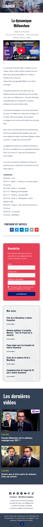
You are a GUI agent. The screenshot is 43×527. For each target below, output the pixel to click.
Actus (14, 35)
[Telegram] (21, 493)
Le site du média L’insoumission (21, 508)
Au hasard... (21, 35)
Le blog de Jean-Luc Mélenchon (21, 503)
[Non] (40, 520)
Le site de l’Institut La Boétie (21, 506)
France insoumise (32, 35)
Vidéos (28, 38)
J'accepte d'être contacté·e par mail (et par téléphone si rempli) (20, 288)
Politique (16, 38)
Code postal (12, 272)
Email (9, 264)
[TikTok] (33, 493)
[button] (12, 230)
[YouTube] (25, 493)
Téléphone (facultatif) (15, 279)
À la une (8, 35)
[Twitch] (29, 493)
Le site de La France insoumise (21, 501)
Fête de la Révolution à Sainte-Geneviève (20, 319)
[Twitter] (14, 493)
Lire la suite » (11, 324)
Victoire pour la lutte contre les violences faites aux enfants (18, 475)
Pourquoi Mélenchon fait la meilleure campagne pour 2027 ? (16, 439)
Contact (13, 497)
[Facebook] (10, 493)
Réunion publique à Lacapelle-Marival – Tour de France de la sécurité (19, 332)
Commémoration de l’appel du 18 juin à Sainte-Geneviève (20, 371)
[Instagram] (18, 493)
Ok (22, 524)
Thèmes (22, 38)
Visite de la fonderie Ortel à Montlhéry (18, 358)
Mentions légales (26, 497)
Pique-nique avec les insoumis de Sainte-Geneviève (20, 346)
